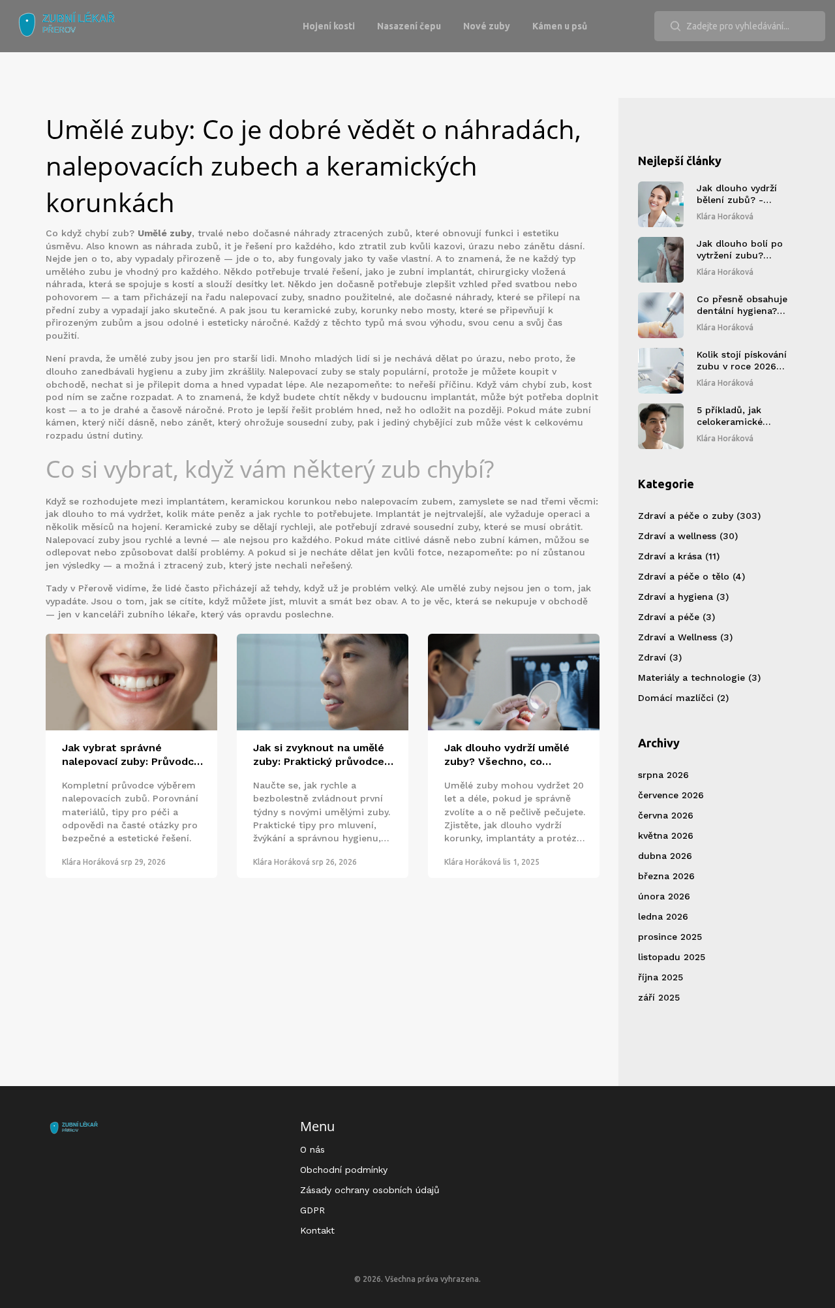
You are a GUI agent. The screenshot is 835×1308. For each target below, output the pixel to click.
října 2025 (660, 977)
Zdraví (660, 657)
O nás (312, 1149)
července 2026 (671, 795)
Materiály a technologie (699, 677)
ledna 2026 (663, 916)
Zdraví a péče (676, 617)
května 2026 (665, 835)
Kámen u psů (559, 26)
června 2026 (665, 815)
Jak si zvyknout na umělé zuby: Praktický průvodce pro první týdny (318, 755)
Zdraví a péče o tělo (691, 576)
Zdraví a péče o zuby (699, 515)
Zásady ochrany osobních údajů (370, 1190)
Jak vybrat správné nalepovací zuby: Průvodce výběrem (131, 755)
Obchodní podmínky (343, 1169)
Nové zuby (486, 26)
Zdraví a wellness (688, 536)
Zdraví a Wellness (685, 637)
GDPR (312, 1210)
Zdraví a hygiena (683, 596)
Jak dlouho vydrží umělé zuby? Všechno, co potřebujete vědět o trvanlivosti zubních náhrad (506, 755)
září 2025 (659, 997)
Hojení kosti (329, 26)
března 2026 (666, 876)
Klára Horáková (90, 862)
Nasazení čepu (409, 26)
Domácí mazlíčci (683, 698)
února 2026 (664, 896)
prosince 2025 (670, 936)
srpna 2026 (663, 775)
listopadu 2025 (671, 957)
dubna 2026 (665, 855)
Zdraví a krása (679, 556)
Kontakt (317, 1230)
